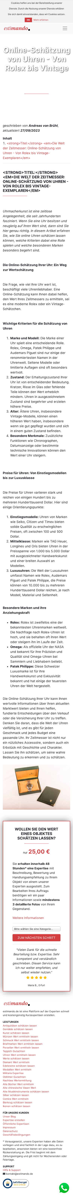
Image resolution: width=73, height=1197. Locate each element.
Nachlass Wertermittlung (17, 1080)
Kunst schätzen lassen (16, 1032)
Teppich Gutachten (14, 1051)
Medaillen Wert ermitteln (17, 1069)
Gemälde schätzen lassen (18, 1029)
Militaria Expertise (13, 1073)
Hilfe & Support (12, 1169)
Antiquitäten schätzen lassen (20, 1025)
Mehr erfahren (41, 19)
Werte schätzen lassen (16, 1058)
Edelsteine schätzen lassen (19, 1065)
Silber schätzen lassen (16, 1095)
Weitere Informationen (28, 918)
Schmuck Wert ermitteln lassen (21, 1040)
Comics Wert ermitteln (16, 1098)
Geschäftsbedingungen (16, 1134)
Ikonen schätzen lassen (16, 1106)
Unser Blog (9, 1116)
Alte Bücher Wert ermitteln (18, 1084)
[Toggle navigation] (65, 28)
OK (28, 20)
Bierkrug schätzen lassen (17, 1102)
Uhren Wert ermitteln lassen (19, 1054)
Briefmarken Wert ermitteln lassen (22, 1043)
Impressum (9, 1127)
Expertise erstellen (14, 1120)
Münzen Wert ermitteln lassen (20, 1036)
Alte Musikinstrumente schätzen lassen (26, 1091)
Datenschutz (10, 1131)
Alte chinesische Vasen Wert (19, 1087)
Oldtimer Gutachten (14, 1076)
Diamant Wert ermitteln (16, 1062)
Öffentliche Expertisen (16, 1123)
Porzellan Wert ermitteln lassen (21, 1047)
